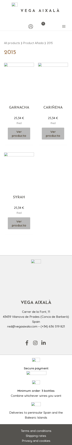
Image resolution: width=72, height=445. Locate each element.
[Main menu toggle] (64, 26)
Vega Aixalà (40, 11)
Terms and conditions (36, 431)
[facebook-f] (28, 342)
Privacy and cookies (36, 441)
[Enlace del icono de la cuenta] (30, 26)
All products (12, 43)
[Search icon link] (6, 26)
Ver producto (19, 134)
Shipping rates (36, 436)
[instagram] (36, 342)
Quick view (19, 99)
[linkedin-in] (44, 342)
